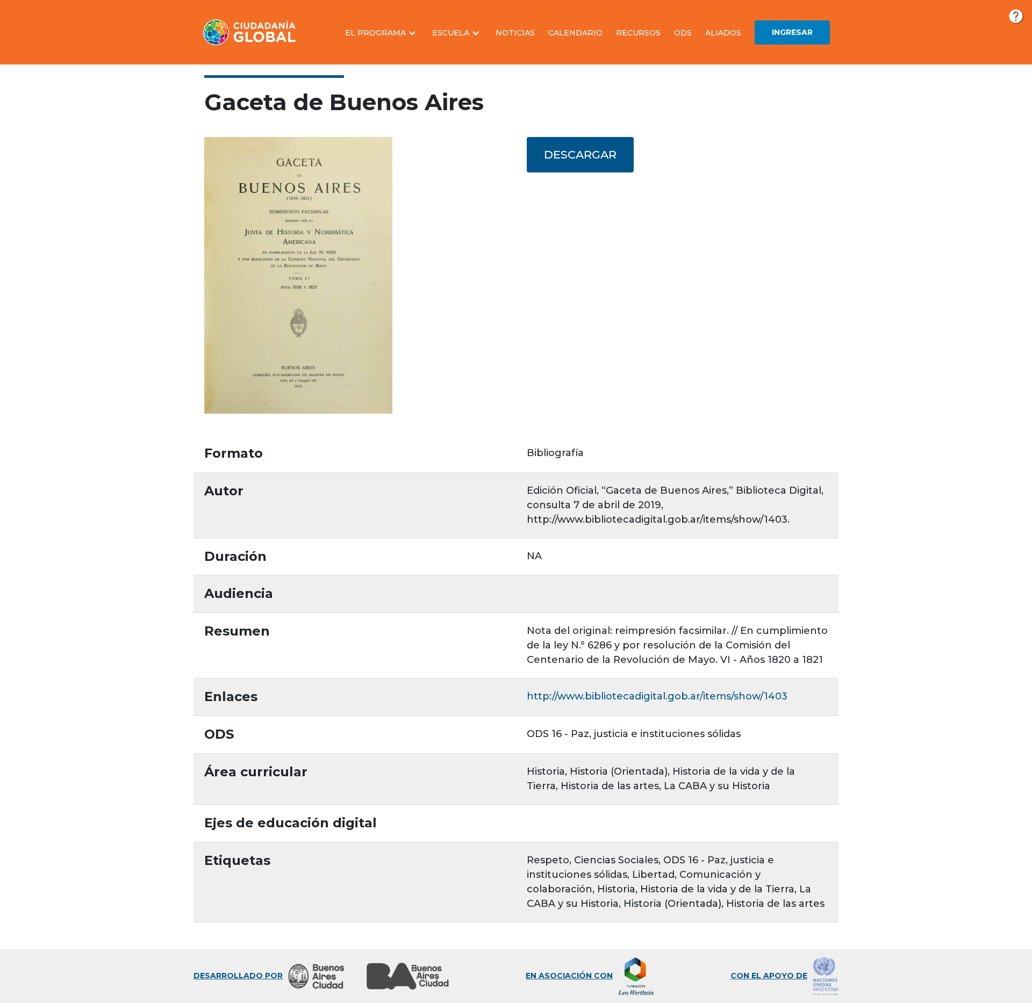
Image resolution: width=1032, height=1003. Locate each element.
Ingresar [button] (792, 32)
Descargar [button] (580, 154)
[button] (382, 33)
